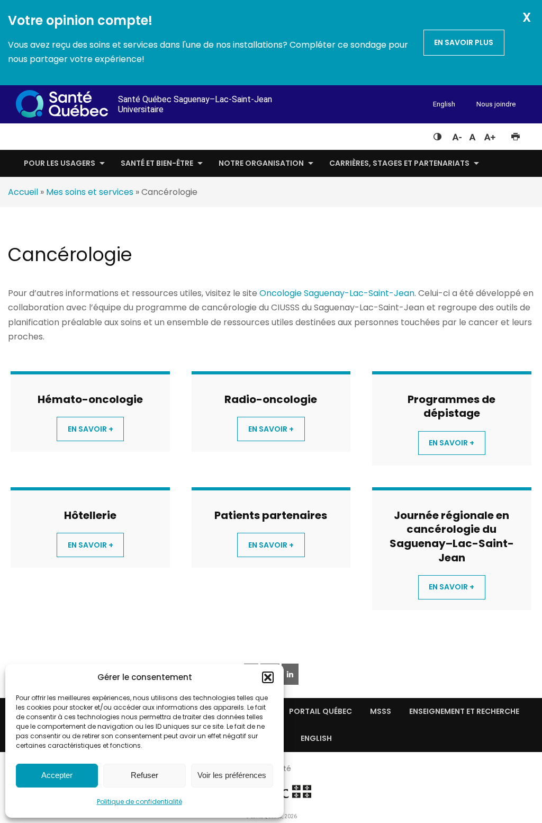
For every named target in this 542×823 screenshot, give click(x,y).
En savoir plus (463, 42)
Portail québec (320, 711)
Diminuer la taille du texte (456, 135)
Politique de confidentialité (139, 801)
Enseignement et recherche (464, 711)
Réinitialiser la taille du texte (472, 134)
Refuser (144, 775)
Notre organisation (261, 163)
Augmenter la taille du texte (490, 134)
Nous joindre (496, 104)
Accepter (57, 775)
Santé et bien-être (157, 163)
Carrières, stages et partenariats (399, 163)
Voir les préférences (231, 775)
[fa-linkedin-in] (290, 674)
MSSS (380, 711)
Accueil (23, 192)
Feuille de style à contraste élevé (437, 134)
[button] (268, 677)
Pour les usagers (59, 163)
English (444, 104)
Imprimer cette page (515, 134)
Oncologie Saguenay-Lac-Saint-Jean (336, 293)
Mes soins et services (89, 192)
